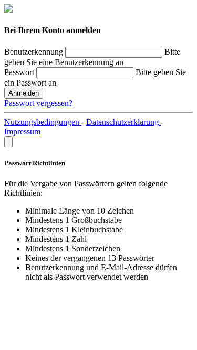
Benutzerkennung (33, 51)
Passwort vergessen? (38, 103)
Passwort (19, 72)
